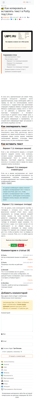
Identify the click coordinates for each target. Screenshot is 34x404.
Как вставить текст (11, 59)
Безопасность (8, 375)
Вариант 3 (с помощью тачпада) (18, 67)
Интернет (6, 386)
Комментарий (5, 313)
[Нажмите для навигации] (3, 2)
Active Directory (9, 362)
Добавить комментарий (13, 71)
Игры (6, 384)
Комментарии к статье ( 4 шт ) (15, 69)
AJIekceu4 (6, 17)
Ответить (30, 259)
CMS (5, 367)
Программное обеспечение (13, 389)
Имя (4, 334)
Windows (6, 373)
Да (14, 245)
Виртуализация (8, 378)
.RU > (27, 2)
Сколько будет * (12, 348)
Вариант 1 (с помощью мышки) (17, 61)
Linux (4, 6)
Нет (21, 245)
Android (6, 364)
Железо (6, 381)
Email (4, 341)
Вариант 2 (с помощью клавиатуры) (14, 64)
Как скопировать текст (13, 57)
